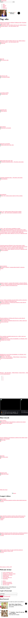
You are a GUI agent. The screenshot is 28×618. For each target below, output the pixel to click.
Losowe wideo (6, 23)
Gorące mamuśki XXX (8, 572)
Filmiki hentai (6, 576)
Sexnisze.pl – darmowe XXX (9, 573)
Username (2, 593)
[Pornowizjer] (3, 0)
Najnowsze (2, 22)
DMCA (4, 581)
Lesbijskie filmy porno (7, 575)
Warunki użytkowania (7, 583)
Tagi (4, 4)
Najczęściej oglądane (9, 22)
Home (4, 6)
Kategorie (5, 8)
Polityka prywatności (7, 582)
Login (2, 596)
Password (2, 595)
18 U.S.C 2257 (6, 584)
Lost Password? (6, 596)
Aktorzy (4, 5)
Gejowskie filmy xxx (7, 577)
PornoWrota (5, 578)
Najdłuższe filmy (18, 22)
